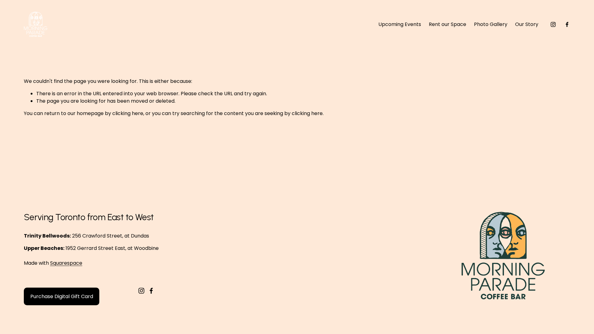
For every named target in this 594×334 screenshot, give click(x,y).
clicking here (127, 113)
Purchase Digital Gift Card (61, 296)
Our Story (526, 24)
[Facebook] (567, 24)
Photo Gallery (490, 24)
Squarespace (66, 263)
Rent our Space (447, 24)
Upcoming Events (399, 24)
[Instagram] (553, 24)
